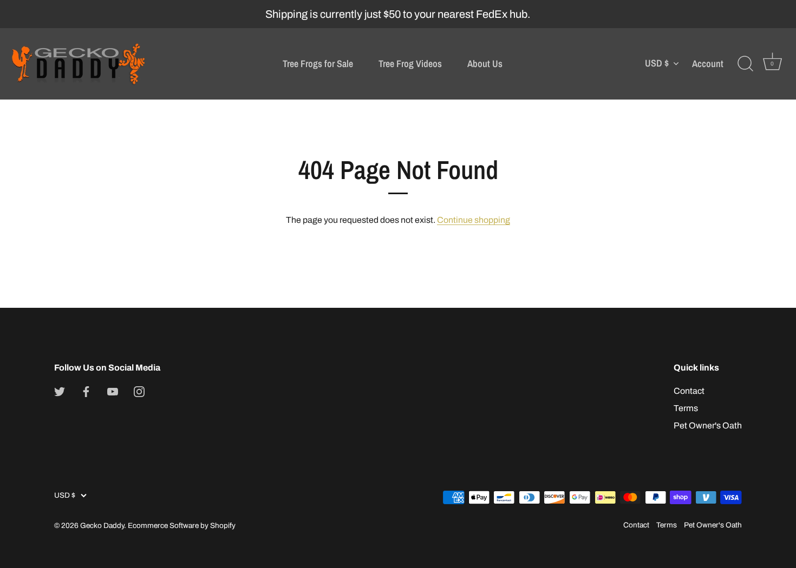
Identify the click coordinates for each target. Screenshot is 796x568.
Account (707, 63)
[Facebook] (86, 390)
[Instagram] (139, 390)
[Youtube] (112, 390)
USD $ (657, 63)
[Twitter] (59, 390)
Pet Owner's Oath (708, 425)
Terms (686, 408)
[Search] (745, 64)
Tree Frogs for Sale (318, 63)
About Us (485, 63)
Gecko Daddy (102, 525)
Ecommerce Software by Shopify (182, 525)
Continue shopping (473, 219)
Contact (689, 390)
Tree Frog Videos (410, 63)
